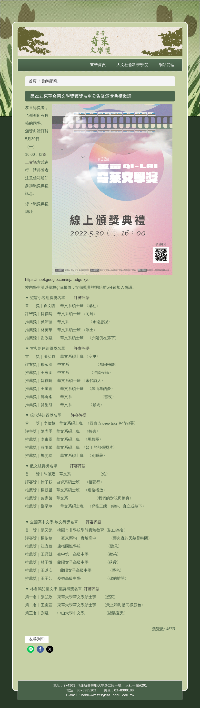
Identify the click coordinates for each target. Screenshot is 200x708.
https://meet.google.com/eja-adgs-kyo (57, 280)
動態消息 (50, 81)
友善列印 (37, 639)
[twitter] (50, 650)
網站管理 (166, 65)
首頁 (33, 81)
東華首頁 (98, 65)
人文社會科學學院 (132, 65)
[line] (31, 650)
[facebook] (41, 650)
